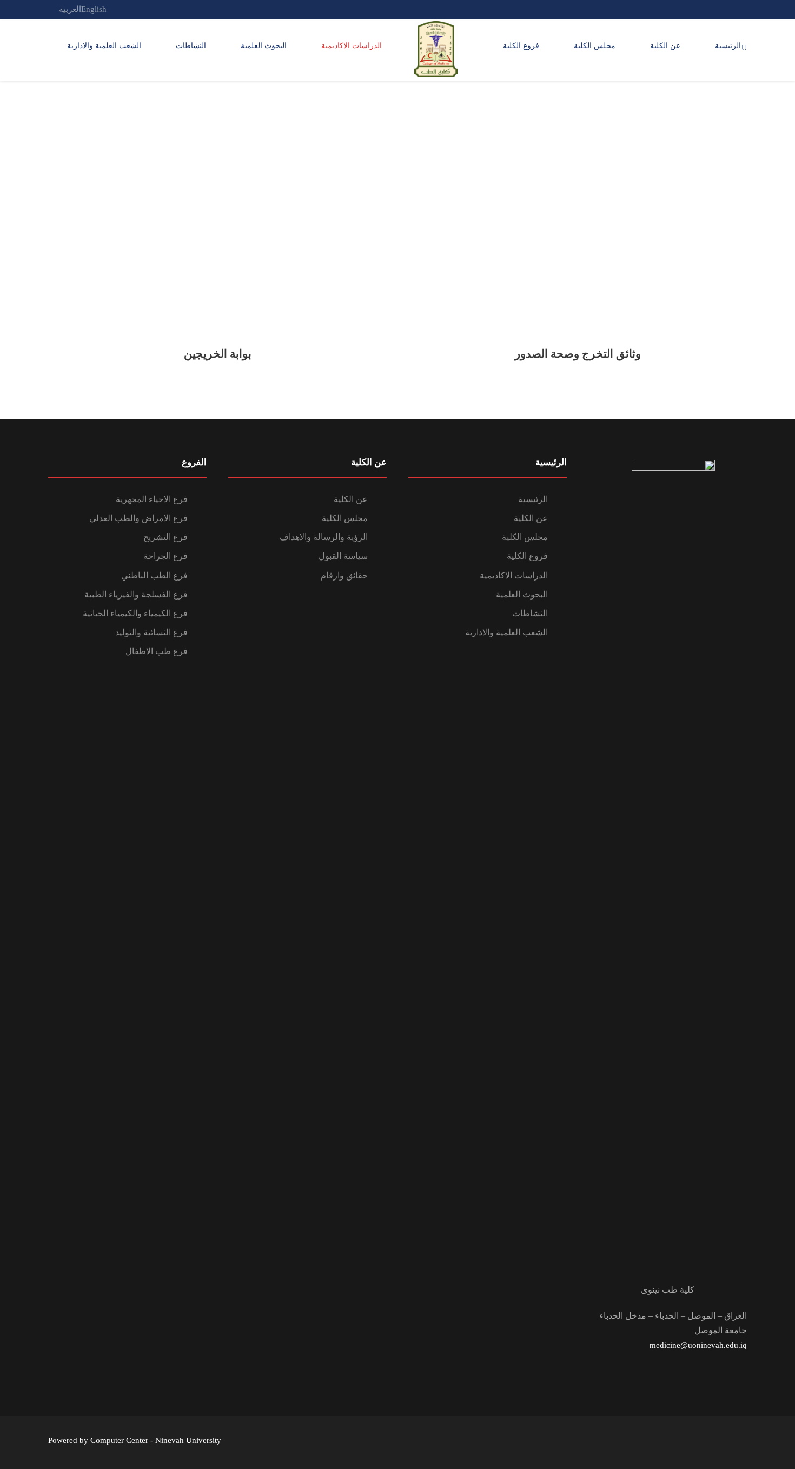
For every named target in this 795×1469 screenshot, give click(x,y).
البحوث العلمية (264, 46)
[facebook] (723, 9)
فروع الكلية (521, 46)
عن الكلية (665, 46)
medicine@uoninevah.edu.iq (698, 1345)
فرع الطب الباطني (154, 575)
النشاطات (191, 46)
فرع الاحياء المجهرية (152, 499)
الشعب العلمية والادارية (104, 46)
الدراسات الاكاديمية (351, 46)
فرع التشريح (165, 537)
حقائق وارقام (344, 575)
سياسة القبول (343, 556)
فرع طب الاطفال (156, 651)
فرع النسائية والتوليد (151, 632)
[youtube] (703, 9)
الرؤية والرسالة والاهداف (324, 537)
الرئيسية (728, 46)
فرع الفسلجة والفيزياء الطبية (136, 594)
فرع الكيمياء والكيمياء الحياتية (135, 613)
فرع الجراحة (165, 556)
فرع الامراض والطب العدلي (138, 518)
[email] (743, 9)
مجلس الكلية (594, 46)
